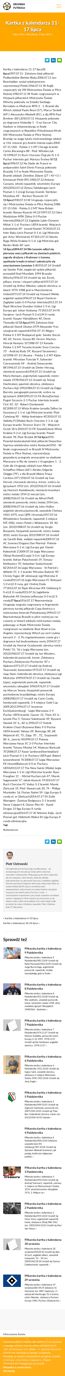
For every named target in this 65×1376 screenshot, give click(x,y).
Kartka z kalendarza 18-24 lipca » (21, 923)
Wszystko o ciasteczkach (17, 1367)
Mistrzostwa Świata (14, 1334)
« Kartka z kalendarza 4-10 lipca (20, 918)
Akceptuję (9, 1371)
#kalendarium (10, 830)
